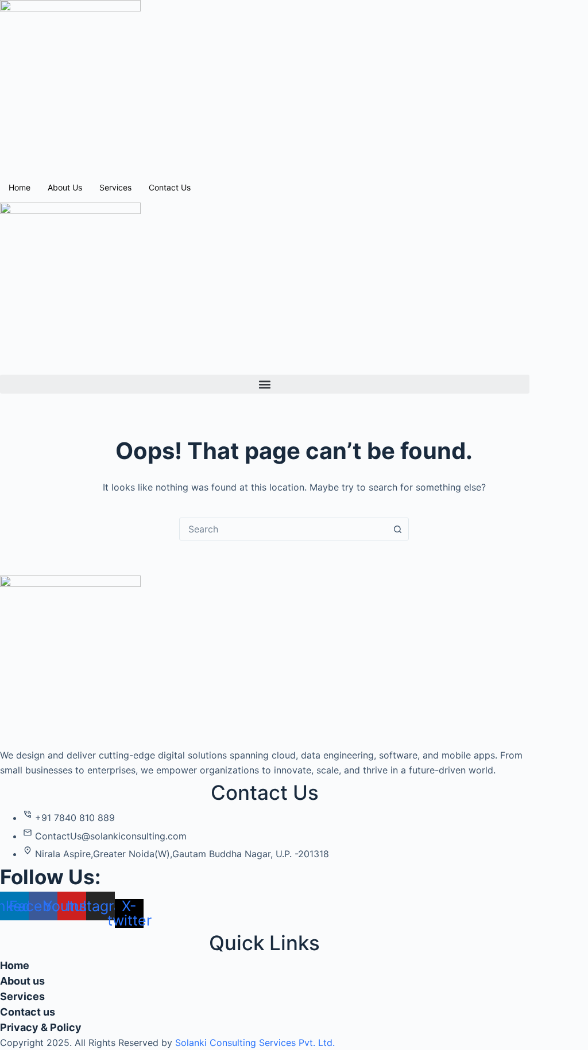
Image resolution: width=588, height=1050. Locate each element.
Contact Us (170, 187)
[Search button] (397, 529)
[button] (264, 384)
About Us (65, 187)
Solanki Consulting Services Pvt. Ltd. (255, 1042)
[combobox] (283, 529)
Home (19, 187)
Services (115, 187)
